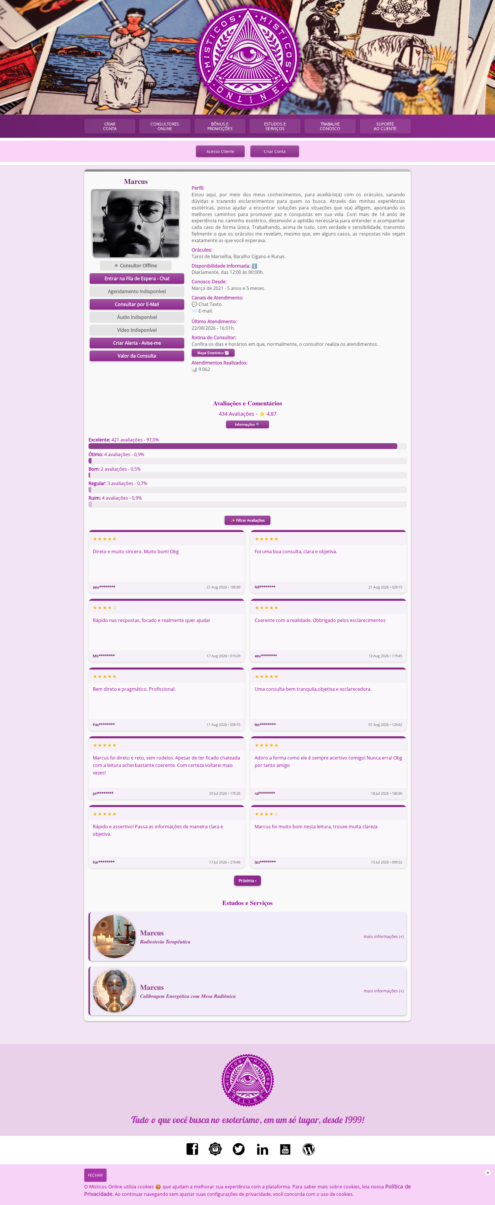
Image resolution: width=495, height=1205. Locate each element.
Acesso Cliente (220, 151)
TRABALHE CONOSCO (330, 126)
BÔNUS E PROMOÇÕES (220, 126)
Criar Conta (275, 151)
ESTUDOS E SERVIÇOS (275, 126)
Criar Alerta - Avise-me (137, 343)
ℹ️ (254, 266)
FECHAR (95, 1175)
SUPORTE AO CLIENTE (385, 126)
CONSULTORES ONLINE (164, 126)
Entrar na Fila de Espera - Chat (137, 278)
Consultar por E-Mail (137, 304)
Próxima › (247, 880)
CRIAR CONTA (109, 126)
